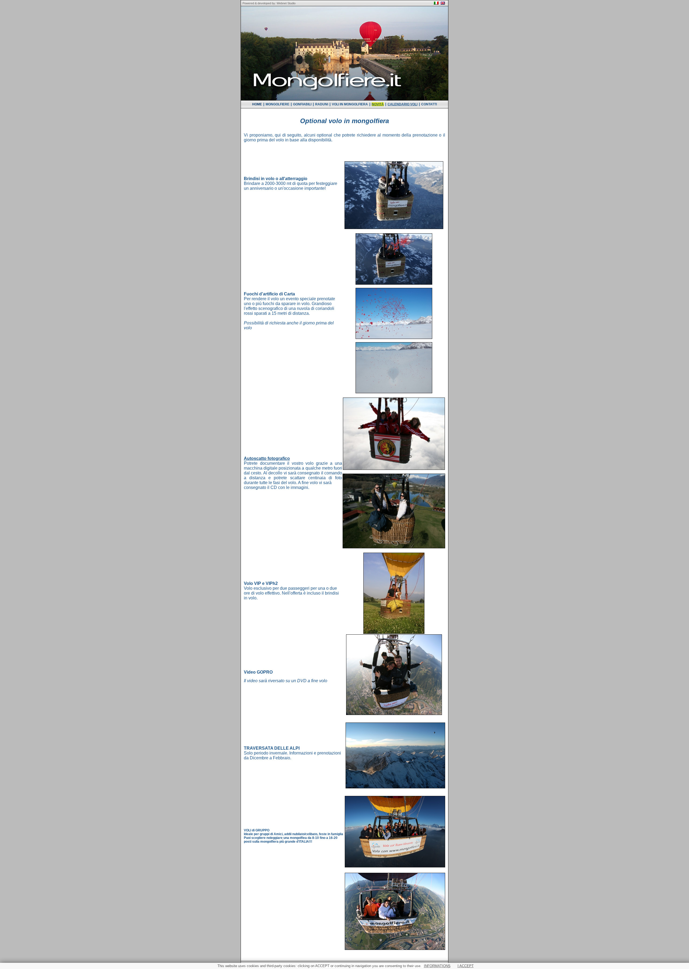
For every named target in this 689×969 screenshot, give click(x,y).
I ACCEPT (466, 966)
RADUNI (321, 104)
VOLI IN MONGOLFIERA (350, 104)
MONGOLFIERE (277, 104)
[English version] (442, 3)
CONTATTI (429, 104)
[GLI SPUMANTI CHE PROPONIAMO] (393, 194)
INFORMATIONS (437, 966)
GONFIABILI (302, 104)
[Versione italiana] (436, 3)
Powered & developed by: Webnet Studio (268, 3)
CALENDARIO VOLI (402, 104)
